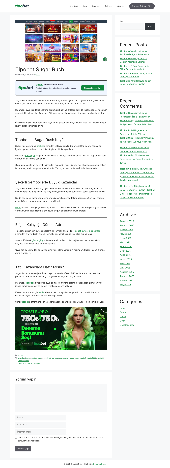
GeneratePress (99, 464)
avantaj (21, 358)
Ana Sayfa (74, 6)
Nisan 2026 (125, 238)
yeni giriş (101, 358)
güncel (45, 358)
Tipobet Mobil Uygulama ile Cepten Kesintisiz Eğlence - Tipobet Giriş (133, 134)
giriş (39, 358)
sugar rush (74, 358)
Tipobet (39, 84)
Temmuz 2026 (127, 225)
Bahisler (108, 6)
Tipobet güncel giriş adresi (86, 231)
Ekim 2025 (125, 263)
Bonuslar (96, 6)
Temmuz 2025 (127, 276)
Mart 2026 (125, 242)
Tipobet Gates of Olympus (29, 363)
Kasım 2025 (126, 259)
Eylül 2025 (125, 267)
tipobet (40, 146)
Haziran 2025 (126, 280)
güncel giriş (29, 155)
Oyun (20, 355)
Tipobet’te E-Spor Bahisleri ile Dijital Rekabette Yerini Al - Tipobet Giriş (134, 151)
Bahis (122, 308)
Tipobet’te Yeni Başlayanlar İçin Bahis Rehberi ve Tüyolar (136, 159)
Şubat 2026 (126, 246)
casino (34, 358)
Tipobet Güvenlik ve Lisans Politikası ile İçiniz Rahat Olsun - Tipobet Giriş (136, 117)
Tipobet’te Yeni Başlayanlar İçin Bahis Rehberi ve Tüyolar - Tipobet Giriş (137, 190)
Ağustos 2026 (127, 221)
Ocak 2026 (125, 251)
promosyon (64, 358)
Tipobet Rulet (23, 361)
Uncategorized (127, 325)
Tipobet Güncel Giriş (142, 6)
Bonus (123, 312)
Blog (85, 6)
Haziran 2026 (126, 229)
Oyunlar (120, 6)
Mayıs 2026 (126, 234)
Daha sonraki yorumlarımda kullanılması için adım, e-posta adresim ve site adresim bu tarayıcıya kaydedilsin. (61, 439)
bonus (27, 358)
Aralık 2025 (125, 255)
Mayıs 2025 (125, 284)
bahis (18, 207)
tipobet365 (91, 358)
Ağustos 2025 (127, 272)
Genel (123, 316)
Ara (121, 21)
